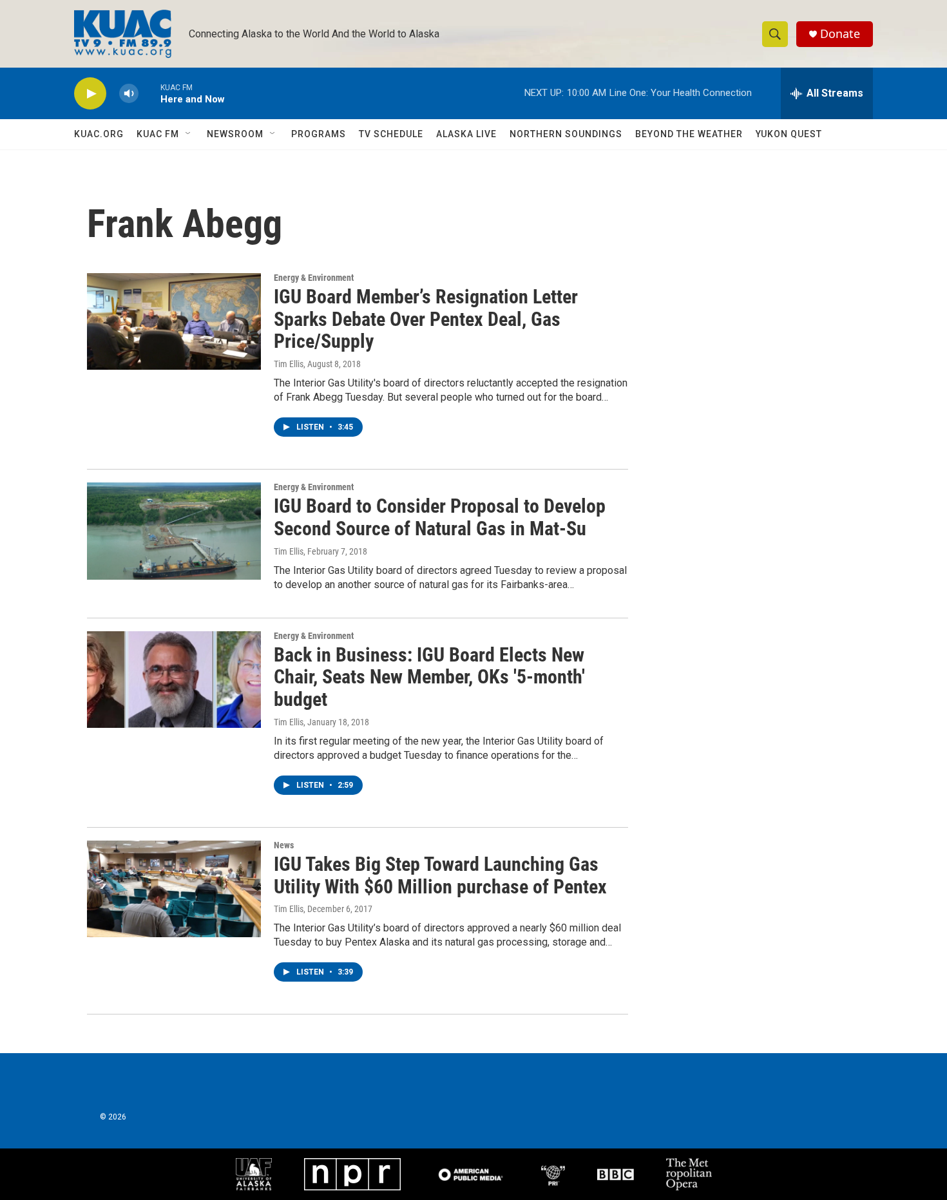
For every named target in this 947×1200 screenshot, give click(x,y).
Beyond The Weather (689, 134)
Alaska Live (466, 134)
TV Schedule (391, 134)
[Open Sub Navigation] (189, 134)
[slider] (149, 93)
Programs (318, 134)
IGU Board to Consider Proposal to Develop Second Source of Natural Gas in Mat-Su (440, 517)
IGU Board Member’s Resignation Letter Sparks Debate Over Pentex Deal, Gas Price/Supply (426, 319)
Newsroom (235, 134)
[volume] (129, 93)
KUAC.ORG (99, 134)
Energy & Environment (314, 277)
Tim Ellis (288, 364)
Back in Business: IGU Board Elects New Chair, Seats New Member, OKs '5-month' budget (429, 677)
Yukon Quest (789, 134)
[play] (90, 93)
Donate (840, 34)
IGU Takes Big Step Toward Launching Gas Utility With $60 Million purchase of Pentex (440, 875)
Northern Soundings (566, 134)
